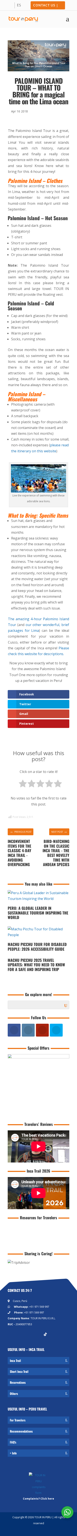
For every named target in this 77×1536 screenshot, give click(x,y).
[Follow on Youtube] (28, 1334)
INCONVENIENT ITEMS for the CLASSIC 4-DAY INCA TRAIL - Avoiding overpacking (19, 852)
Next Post (59, 831)
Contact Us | (45, 5)
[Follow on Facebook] (11, 1334)
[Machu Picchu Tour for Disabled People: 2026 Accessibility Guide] (38, 939)
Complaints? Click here (38, 1498)
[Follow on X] (36, 1334)
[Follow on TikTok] (45, 1334)
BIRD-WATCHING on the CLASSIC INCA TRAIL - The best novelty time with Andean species (56, 852)
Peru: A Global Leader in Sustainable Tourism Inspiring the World (38, 912)
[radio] (23, 784)
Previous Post (20, 831)
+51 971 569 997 (39, 1307)
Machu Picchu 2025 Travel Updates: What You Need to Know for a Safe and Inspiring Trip (36, 964)
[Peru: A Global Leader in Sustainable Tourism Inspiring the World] (38, 903)
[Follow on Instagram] (19, 1334)
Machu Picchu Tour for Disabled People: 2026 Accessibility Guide (37, 946)
